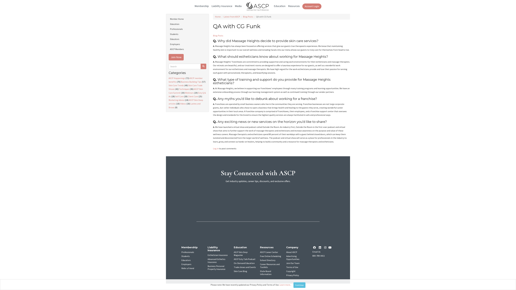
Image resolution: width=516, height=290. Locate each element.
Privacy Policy (292, 275)
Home (218, 16)
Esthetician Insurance (218, 255)
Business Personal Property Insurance (216, 268)
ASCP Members (177, 49)
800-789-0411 (318, 255)
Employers (175, 44)
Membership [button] (202, 6)
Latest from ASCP (232, 16)
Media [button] (238, 6)
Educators (174, 39)
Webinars (189, 92)
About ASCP (291, 252)
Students (174, 34)
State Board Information (265, 273)
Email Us (316, 251)
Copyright (290, 271)
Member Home (177, 19)
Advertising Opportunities (292, 258)
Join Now (176, 57)
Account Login (312, 6)
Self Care (179, 96)
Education (174, 24)
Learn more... (285, 284)
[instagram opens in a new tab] (325, 247)
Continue (299, 285)
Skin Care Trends (176, 85)
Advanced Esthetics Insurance (216, 261)
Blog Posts (248, 16)
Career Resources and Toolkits (270, 266)
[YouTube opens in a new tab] (330, 247)
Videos (183, 103)
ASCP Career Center (269, 252)
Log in (216, 148)
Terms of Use (292, 267)
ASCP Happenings (177, 78)
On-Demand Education (244, 263)
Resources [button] (294, 6)
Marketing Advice (176, 100)
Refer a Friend (187, 268)
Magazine (241, 254)
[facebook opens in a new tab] (315, 247)
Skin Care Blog (240, 271)
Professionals (176, 29)
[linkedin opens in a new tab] (320, 247)
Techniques (184, 89)
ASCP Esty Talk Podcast (244, 259)
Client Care (193, 96)
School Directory (267, 260)
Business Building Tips (191, 81)
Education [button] (279, 6)
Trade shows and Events (245, 267)
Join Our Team (293, 263)
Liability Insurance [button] (222, 6)
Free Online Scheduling (270, 256)
